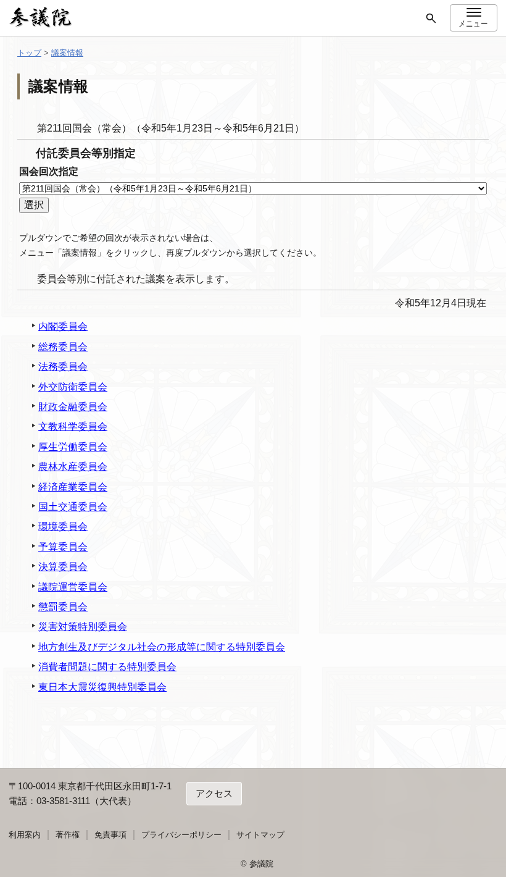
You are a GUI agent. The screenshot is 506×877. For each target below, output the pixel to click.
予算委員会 (63, 547)
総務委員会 (63, 347)
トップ (29, 52)
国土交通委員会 (72, 506)
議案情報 (67, 52)
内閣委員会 (63, 326)
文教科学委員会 (72, 426)
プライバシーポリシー (181, 834)
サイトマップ (260, 834)
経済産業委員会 (72, 487)
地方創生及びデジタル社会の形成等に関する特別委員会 (161, 647)
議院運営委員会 (72, 587)
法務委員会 (63, 366)
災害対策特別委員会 (82, 626)
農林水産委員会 (72, 466)
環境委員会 (63, 526)
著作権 (68, 834)
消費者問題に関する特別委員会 (107, 666)
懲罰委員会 (63, 607)
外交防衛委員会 (72, 387)
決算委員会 (63, 566)
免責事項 (110, 834)
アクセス (214, 793)
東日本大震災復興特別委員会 (102, 687)
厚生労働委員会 (72, 447)
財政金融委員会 (72, 406)
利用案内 (25, 834)
